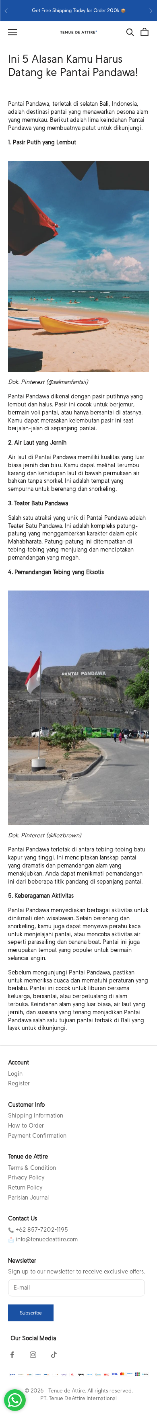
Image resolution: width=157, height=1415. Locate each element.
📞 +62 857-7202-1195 (38, 1229)
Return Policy (25, 1187)
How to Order (26, 1125)
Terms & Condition (32, 1168)
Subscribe (31, 1313)
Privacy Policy (26, 1177)
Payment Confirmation (37, 1135)
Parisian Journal (28, 1197)
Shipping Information (35, 1115)
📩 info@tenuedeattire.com (43, 1239)
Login (15, 1073)
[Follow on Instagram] (33, 1355)
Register (19, 1083)
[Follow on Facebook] (12, 1355)
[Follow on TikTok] (54, 1355)
